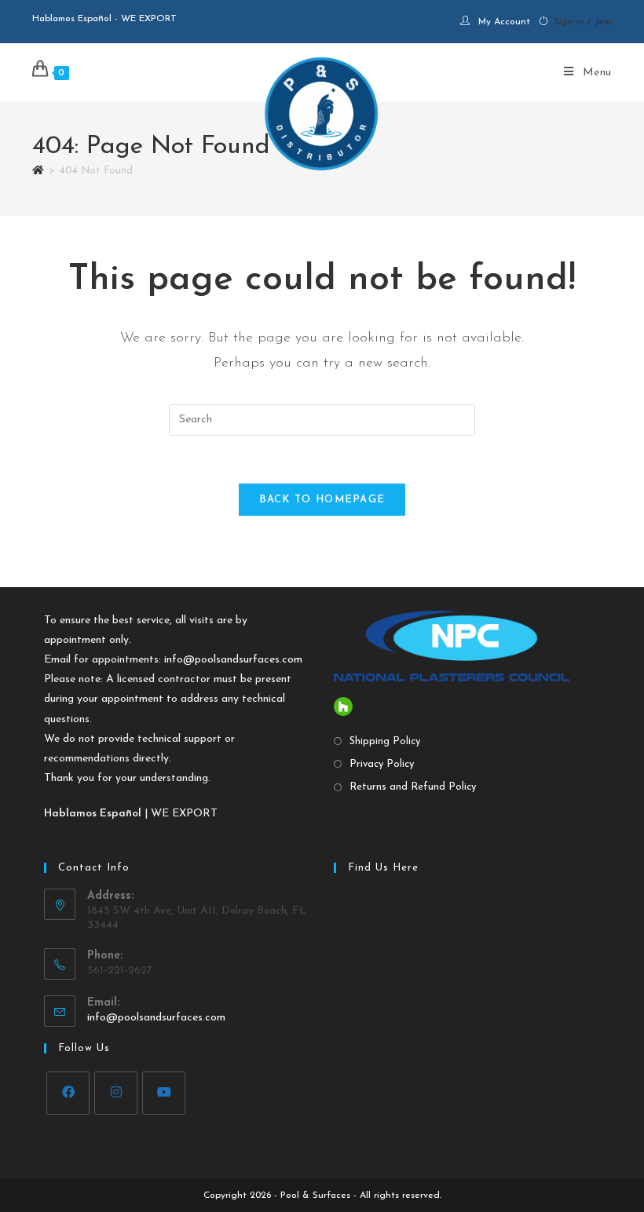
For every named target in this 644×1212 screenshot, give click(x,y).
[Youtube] (163, 1093)
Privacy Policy (381, 764)
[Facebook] (68, 1093)
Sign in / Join (583, 22)
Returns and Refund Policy (412, 787)
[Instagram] (115, 1093)
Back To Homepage (322, 500)
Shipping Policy (384, 741)
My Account (504, 22)
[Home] (38, 171)
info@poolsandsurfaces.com (233, 660)
